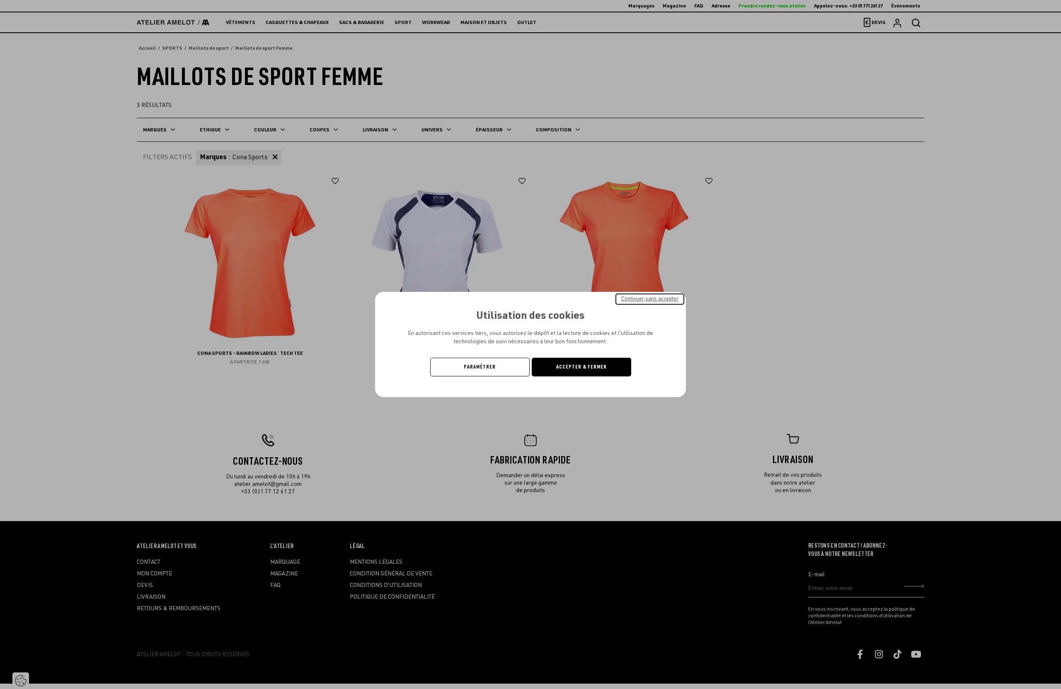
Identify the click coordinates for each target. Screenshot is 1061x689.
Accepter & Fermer (581, 367)
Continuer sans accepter (649, 299)
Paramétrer (480, 367)
